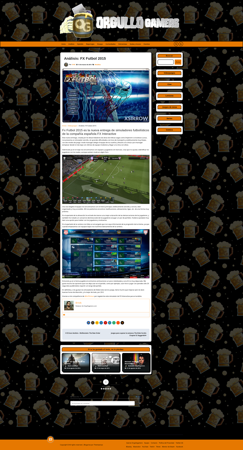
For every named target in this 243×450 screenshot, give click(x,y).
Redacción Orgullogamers (136, 366)
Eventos (147, 44)
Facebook (179, 447)
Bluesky (129, 447)
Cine (169, 84)
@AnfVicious (89, 296)
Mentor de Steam (168, 447)
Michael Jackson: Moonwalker (132, 363)
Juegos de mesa (169, 107)
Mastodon (137, 447)
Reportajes (90, 44)
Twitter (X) (179, 443)
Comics (169, 130)
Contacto (154, 443)
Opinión (80, 44)
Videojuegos (72, 126)
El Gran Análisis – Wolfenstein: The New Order (83, 333)
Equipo (146, 443)
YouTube (145, 447)
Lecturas (169, 96)
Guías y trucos (135, 44)
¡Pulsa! (178, 62)
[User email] (64, 315)
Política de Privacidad (166, 443)
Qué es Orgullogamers (134, 443)
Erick (73, 64)
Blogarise (87, 445)
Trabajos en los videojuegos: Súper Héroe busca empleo (105, 362)
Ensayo (100, 44)
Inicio (63, 44)
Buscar (169, 56)
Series (169, 118)
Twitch (152, 447)
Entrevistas (122, 44)
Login (139, 397)
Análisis (71, 44)
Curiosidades (111, 44)
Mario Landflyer (73, 366)
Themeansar (98, 445)
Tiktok (158, 447)
